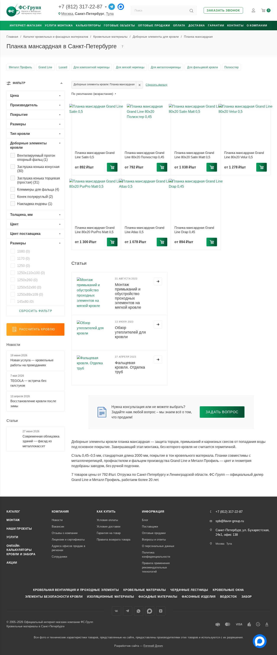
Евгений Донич (153, 645)
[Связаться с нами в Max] (258, 639)
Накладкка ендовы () (34, 204)
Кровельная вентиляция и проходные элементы (76, 590)
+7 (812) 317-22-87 (80, 7)
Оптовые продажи (154, 25)
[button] (223, 10)
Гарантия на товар (109, 533)
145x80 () (25, 301)
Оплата (179, 25)
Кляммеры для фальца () (38, 189)
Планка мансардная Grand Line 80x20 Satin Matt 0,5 (194, 155)
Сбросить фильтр (156, 84)
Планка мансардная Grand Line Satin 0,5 (94, 155)
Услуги (12, 537)
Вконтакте (116, 611)
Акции (11, 562)
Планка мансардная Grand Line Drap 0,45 (194, 230)
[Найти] (191, 10)
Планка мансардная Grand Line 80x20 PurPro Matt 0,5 (94, 230)
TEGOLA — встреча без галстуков (28, 383)
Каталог (13, 511)
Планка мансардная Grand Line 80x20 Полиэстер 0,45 (144, 155)
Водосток (228, 596)
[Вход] (253, 10)
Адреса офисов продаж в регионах (68, 548)
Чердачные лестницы (189, 590)
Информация (153, 511)
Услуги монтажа (59, 25)
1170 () (23, 258)
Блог (145, 520)
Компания (60, 511)
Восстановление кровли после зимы (33, 403)
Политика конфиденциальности (156, 554)
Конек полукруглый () (35, 196)
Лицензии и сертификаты (68, 539)
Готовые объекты (119, 25)
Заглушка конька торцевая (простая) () (38, 180)
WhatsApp (138, 611)
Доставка (196, 25)
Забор (247, 596)
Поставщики (150, 526)
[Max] (121, 6)
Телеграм (127, 611)
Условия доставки (108, 526)
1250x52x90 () (29, 287)
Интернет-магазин (26, 25)
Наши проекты (19, 528)
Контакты (235, 25)
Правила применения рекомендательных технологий (156, 567)
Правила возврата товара (113, 539)
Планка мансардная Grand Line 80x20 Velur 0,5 (244, 155)
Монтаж (13, 520)
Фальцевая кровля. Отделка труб (130, 367)
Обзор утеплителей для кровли (130, 332)
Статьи (12, 421)
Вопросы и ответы (154, 539)
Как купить (106, 511)
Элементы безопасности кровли (53, 596)
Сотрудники (59, 556)
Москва (67, 14)
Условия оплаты (107, 520)
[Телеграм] (111, 6)
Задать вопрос (222, 412)
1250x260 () (27, 280)
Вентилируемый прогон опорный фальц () (36, 157)
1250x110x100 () (31, 273)
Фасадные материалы (157, 596)
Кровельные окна (228, 590)
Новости (13, 345)
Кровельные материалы (144, 590)
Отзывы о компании (64, 533)
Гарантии (216, 25)
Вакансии (58, 526)
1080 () (23, 251)
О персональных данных (158, 546)
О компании (257, 25)
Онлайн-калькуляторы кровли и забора (20, 550)
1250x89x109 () (30, 294)
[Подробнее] (158, 281)
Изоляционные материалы (110, 596)
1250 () (23, 266)
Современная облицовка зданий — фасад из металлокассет (41, 441)
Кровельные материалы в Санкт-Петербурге (35, 626)
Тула (110, 14)
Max (149, 611)
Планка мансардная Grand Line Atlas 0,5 (144, 230)
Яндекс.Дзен (160, 611)
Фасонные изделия (198, 596)
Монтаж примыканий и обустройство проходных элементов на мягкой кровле (128, 296)
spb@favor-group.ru (230, 521)
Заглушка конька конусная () (38, 169)
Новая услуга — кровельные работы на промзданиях (31, 362)
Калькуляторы (88, 25)
